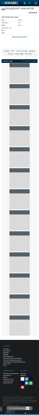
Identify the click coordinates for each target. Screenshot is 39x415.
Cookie (23, 408)
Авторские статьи (8, 379)
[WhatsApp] (31, 383)
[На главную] (9, 3)
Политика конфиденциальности (12, 360)
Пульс (28, 54)
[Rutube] (31, 379)
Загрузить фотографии (29, 61)
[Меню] (35, 3)
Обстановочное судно (10, 17)
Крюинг (5, 377)
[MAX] (22, 383)
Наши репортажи (8, 381)
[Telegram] (27, 383)
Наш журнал (7, 350)
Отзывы (10, 54)
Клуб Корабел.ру (8, 356)
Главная (6, 51)
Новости (19, 54)
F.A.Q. (4, 365)
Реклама (5, 354)
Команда (32, 51)
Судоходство (7, 375)
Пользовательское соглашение (12, 358)
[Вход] (24, 3)
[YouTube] (22, 387)
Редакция (6, 352)
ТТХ (12, 51)
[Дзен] (22, 379)
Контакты (23, 373)
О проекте (6, 349)
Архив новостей (7, 383)
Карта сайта (6, 364)
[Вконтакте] (27, 379)
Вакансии (23, 375)
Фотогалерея (21, 51)
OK (28, 408)
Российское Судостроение (11, 373)
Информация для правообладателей (14, 362)
